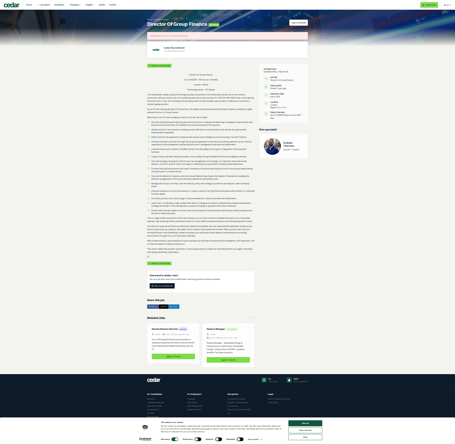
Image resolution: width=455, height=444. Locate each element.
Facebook (153, 307)
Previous (249, 317)
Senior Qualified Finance (157, 19)
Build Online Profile (154, 406)
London (158, 334)
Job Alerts (151, 413)
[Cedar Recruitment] (11, 5)
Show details (253, 439)
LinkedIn (175, 307)
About (29, 4)
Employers (74, 4)
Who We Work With (194, 406)
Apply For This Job (173, 356)
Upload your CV (153, 409)
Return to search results (160, 66)
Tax (229, 413)
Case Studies (192, 402)
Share (165, 307)
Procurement (233, 406)
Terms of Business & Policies (279, 399)
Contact (112, 4)
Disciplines (59, 4)
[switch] (198, 439)
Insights (89, 4)
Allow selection (305, 430)
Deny (305, 437)
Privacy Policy (273, 402)
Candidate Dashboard (155, 402)
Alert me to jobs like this (163, 286)
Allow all (305, 423)
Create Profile (430, 5)
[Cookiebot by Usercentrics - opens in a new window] (145, 439)
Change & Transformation (238, 402)
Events (102, 4)
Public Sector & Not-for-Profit (239, 409)
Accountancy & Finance (237, 399)
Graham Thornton (288, 144)
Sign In (448, 5)
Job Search (45, 4)
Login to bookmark (298, 23)
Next (253, 317)
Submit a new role (194, 409)
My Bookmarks (153, 417)
